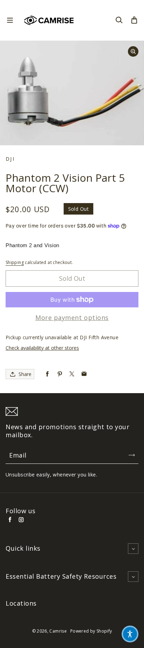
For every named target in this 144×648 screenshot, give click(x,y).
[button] (130, 634)
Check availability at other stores (42, 347)
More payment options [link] (72, 318)
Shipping (15, 262)
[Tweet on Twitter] (71, 374)
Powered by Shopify (91, 631)
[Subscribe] (132, 455)
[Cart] (134, 20)
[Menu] (10, 20)
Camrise (58, 631)
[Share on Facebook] (47, 374)
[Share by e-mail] (84, 374)
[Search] (119, 20)
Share (25, 374)
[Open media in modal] (133, 51)
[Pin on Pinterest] (59, 374)
